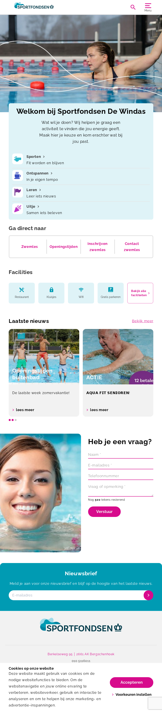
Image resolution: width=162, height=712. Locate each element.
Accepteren (132, 682)
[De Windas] (45, 7)
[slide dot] (10, 420)
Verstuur (104, 511)
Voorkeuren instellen (134, 694)
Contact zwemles (132, 247)
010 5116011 (81, 661)
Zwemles (29, 247)
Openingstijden (64, 247)
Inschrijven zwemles (98, 247)
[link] (81, 628)
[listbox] (81, 373)
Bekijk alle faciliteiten (139, 293)
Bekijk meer (142, 321)
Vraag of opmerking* (107, 486)
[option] (44, 373)
